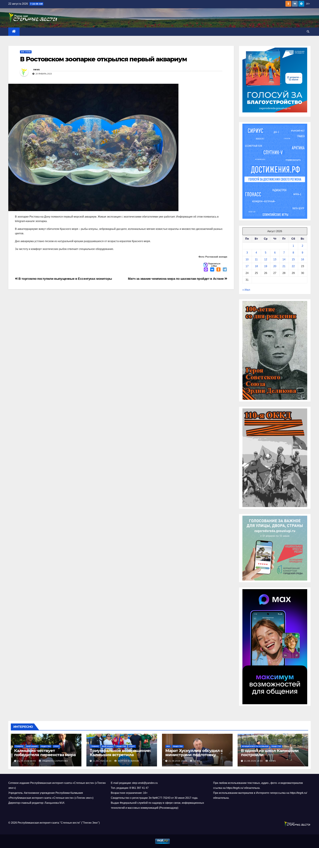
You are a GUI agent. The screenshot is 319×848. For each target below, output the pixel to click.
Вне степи (26, 52)
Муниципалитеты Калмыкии (255, 746)
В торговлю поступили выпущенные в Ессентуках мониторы (65, 278)
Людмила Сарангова (55, 761)
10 (247, 259)
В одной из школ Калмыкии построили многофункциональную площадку (270, 756)
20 (274, 266)
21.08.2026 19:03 (177, 761)
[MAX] (205, 269)
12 (265, 259)
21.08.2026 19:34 (102, 761)
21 (283, 266)
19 (265, 266)
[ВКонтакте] (212, 269)
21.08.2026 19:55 (26, 761)
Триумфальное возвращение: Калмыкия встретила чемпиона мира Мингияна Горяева (120, 756)
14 (283, 259)
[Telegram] (224, 269)
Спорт (56, 746)
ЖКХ (168, 746)
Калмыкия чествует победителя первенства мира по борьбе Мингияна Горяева (45, 754)
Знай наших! (32, 746)
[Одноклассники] (218, 269)
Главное (19, 746)
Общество (46, 746)
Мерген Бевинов (128, 761)
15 (293, 259)
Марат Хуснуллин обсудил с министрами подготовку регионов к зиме (194, 754)
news (36, 69)
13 (274, 259)
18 (256, 266)
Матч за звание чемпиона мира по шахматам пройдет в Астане (176, 278)
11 (256, 259)
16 (302, 259)
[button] (308, 31)
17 (247, 266)
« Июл (246, 289)
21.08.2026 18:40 (253, 761)
